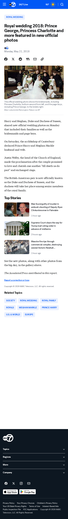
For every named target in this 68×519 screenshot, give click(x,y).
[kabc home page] (8, 438)
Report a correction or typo (16, 280)
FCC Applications (30, 509)
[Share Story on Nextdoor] (27, 59)
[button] (4, 4)
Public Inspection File (12, 509)
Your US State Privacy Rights (15, 506)
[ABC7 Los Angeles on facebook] (6, 483)
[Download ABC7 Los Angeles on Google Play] (27, 491)
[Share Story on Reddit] (20, 59)
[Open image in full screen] (59, 69)
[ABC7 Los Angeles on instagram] (21, 483)
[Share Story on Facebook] (6, 59)
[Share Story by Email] (35, 59)
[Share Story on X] (13, 59)
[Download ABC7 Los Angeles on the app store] (10, 491)
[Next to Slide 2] (59, 82)
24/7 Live (23, 4)
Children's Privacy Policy (47, 503)
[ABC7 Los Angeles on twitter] (13, 483)
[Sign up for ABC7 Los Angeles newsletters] (29, 483)
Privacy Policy (8, 503)
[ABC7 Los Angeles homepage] (12, 4)
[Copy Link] (42, 59)
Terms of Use (34, 506)
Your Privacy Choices (25, 503)
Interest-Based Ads (51, 506)
